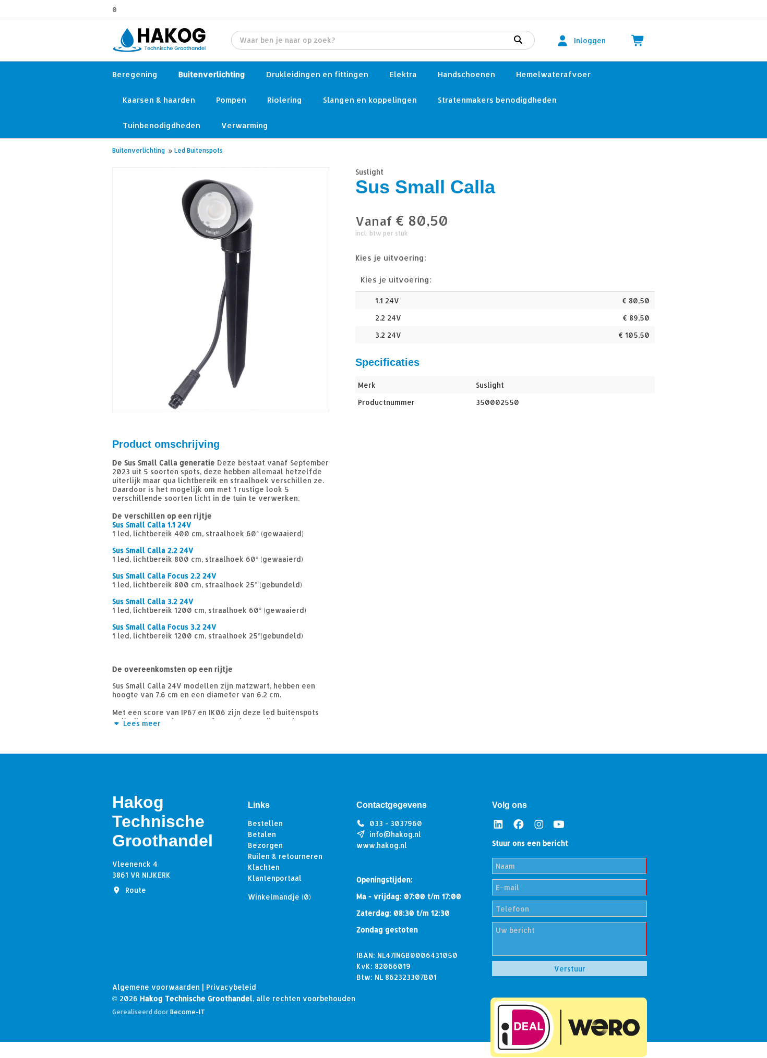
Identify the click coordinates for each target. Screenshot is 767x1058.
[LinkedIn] (498, 824)
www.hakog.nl (381, 845)
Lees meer (141, 723)
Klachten (264, 867)
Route (135, 889)
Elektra (403, 74)
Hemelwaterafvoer (553, 74)
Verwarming (244, 125)
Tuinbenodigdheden (161, 125)
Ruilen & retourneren (285, 856)
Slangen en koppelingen (370, 100)
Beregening (135, 74)
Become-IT (187, 1012)
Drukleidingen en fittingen (317, 74)
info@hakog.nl (395, 834)
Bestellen (265, 823)
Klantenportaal (275, 878)
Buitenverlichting (211, 74)
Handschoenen (466, 74)
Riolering (284, 100)
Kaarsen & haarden (159, 100)
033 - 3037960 (395, 823)
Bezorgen (265, 845)
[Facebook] (518, 824)
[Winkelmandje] (638, 40)
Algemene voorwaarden (156, 986)
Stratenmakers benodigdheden (497, 100)
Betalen (262, 834)
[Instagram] (539, 824)
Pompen (231, 100)
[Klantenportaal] (562, 40)
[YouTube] (559, 824)
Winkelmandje (279, 896)
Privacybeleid (231, 986)
